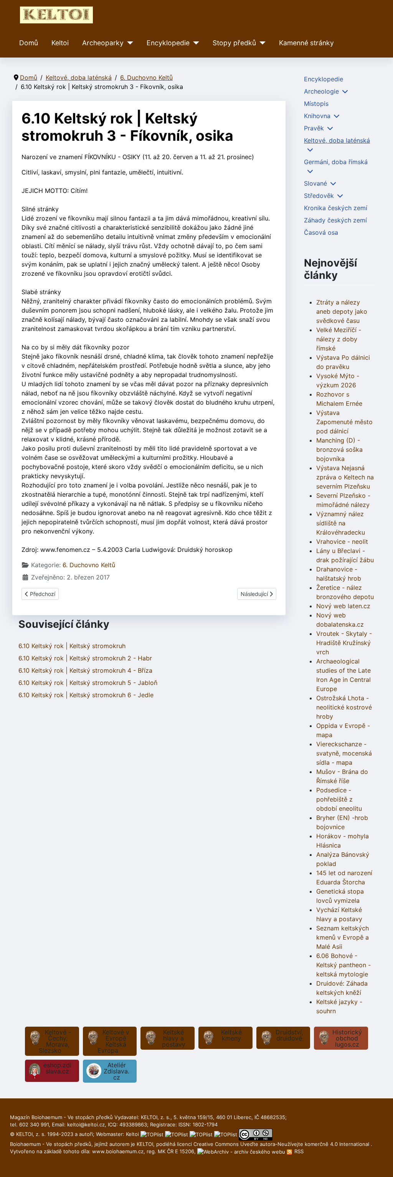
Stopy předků (234, 43)
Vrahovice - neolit (342, 541)
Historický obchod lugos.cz (347, 1038)
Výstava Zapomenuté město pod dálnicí (344, 422)
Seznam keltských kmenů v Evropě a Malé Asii (342, 937)
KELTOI (145, 1144)
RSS (298, 1151)
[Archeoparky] (128, 43)
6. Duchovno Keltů (89, 565)
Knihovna (317, 116)
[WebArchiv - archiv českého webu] (242, 1151)
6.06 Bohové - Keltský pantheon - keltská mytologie (343, 965)
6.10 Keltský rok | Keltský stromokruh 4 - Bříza (85, 670)
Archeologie (321, 91)
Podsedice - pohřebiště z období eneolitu (339, 799)
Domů (28, 43)
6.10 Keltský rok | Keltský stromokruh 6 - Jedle (86, 695)
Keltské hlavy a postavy (173, 1038)
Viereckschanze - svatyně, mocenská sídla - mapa (344, 753)
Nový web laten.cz (343, 606)
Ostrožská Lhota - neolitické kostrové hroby (344, 707)
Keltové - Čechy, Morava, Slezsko (55, 1041)
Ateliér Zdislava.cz (116, 1071)
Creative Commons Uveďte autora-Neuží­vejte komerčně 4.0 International (282, 1144)
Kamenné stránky (306, 43)
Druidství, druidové (289, 1035)
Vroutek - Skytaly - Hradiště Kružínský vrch (344, 643)
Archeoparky (103, 43)
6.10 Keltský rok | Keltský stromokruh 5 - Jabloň (87, 682)
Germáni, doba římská (336, 162)
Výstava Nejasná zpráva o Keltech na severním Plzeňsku (345, 477)
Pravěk (314, 128)
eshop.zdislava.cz (57, 1068)
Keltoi (60, 43)
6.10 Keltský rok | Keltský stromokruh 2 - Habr (85, 658)
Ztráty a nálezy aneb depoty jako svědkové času (341, 311)
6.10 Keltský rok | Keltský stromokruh (71, 646)
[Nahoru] (379, 1163)
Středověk (319, 195)
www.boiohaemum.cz (118, 1151)
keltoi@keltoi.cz (86, 1124)
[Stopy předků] (261, 43)
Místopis (316, 103)
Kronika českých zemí (335, 208)
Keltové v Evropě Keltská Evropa (113, 1041)
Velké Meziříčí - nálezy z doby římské (338, 339)
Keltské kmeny (231, 1035)
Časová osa (321, 232)
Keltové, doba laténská (337, 140)
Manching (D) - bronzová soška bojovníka (339, 449)
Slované (315, 183)
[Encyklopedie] (194, 43)
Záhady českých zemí (335, 220)
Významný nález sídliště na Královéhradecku (340, 523)
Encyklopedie (168, 43)
